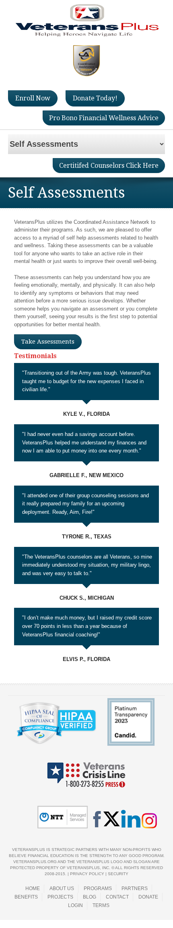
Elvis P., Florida (86, 659)
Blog (89, 897)
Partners (135, 888)
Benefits (26, 897)
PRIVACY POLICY (87, 874)
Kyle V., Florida (86, 414)
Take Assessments (47, 341)
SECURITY (118, 874)
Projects (60, 897)
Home (32, 888)
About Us (61, 888)
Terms (101, 905)
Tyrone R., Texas (86, 537)
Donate (148, 897)
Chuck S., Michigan (87, 598)
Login (75, 905)
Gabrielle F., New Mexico (86, 475)
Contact (117, 897)
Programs (98, 888)
